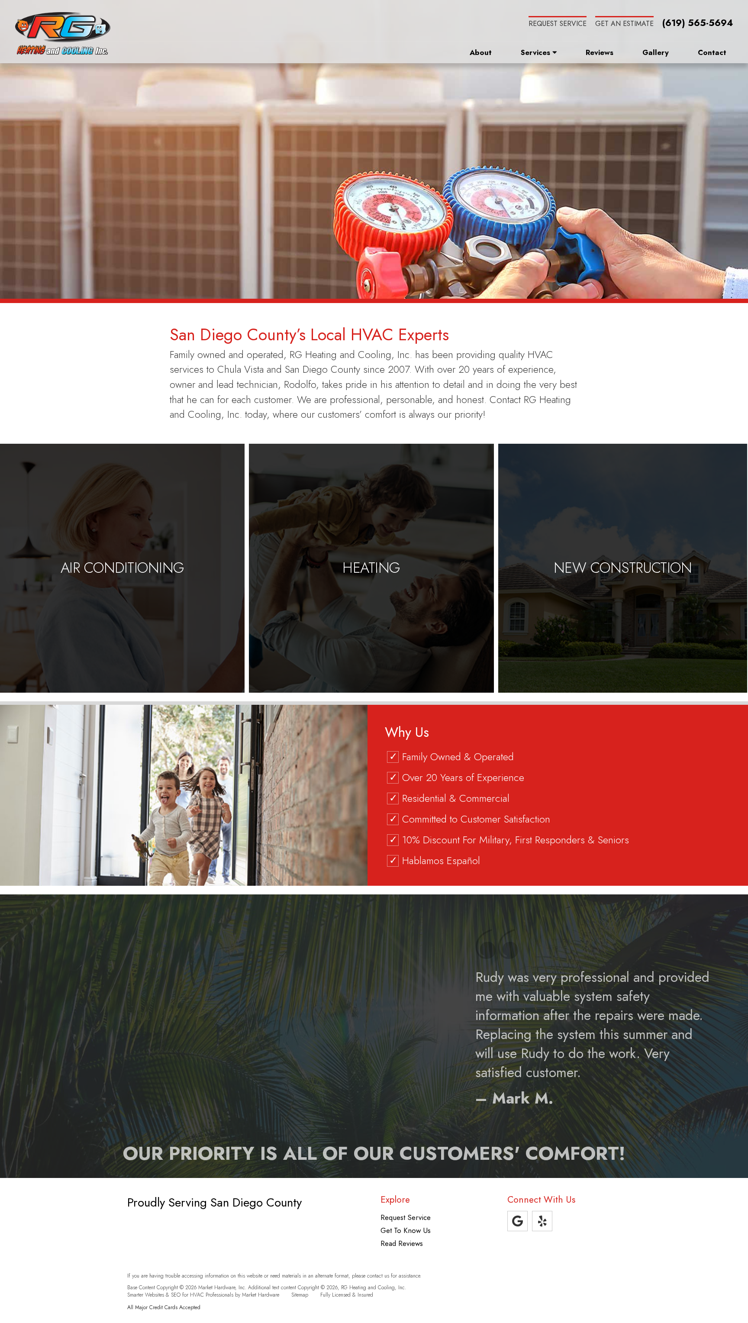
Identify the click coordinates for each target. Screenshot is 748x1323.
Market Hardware (260, 1294)
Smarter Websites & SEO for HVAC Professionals (180, 1294)
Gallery (655, 52)
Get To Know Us (405, 1230)
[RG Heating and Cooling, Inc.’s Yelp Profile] (542, 1221)
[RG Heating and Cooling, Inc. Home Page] (62, 33)
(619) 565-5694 (697, 22)
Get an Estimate (624, 24)
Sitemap (299, 1294)
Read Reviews (401, 1243)
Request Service (558, 24)
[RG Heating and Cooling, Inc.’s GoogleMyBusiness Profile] (517, 1221)
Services (536, 52)
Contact (712, 52)
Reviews (599, 52)
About (481, 52)
